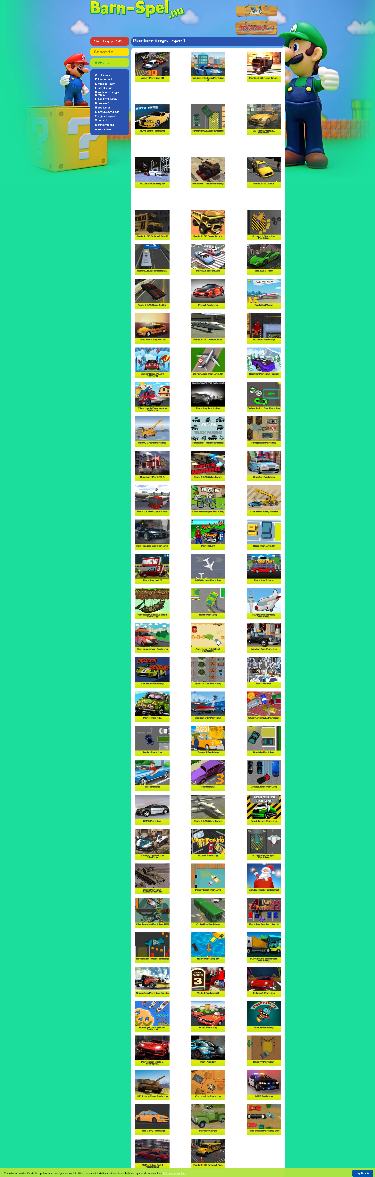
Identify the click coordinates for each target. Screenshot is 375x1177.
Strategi (105, 125)
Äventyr (103, 129)
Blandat (103, 79)
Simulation (107, 112)
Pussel (102, 103)
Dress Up (105, 84)
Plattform (106, 99)
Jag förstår (362, 1173)
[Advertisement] (209, 95)
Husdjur (103, 88)
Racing (102, 108)
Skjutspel (106, 116)
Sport (101, 120)
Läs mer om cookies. (174, 1173)
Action (102, 75)
